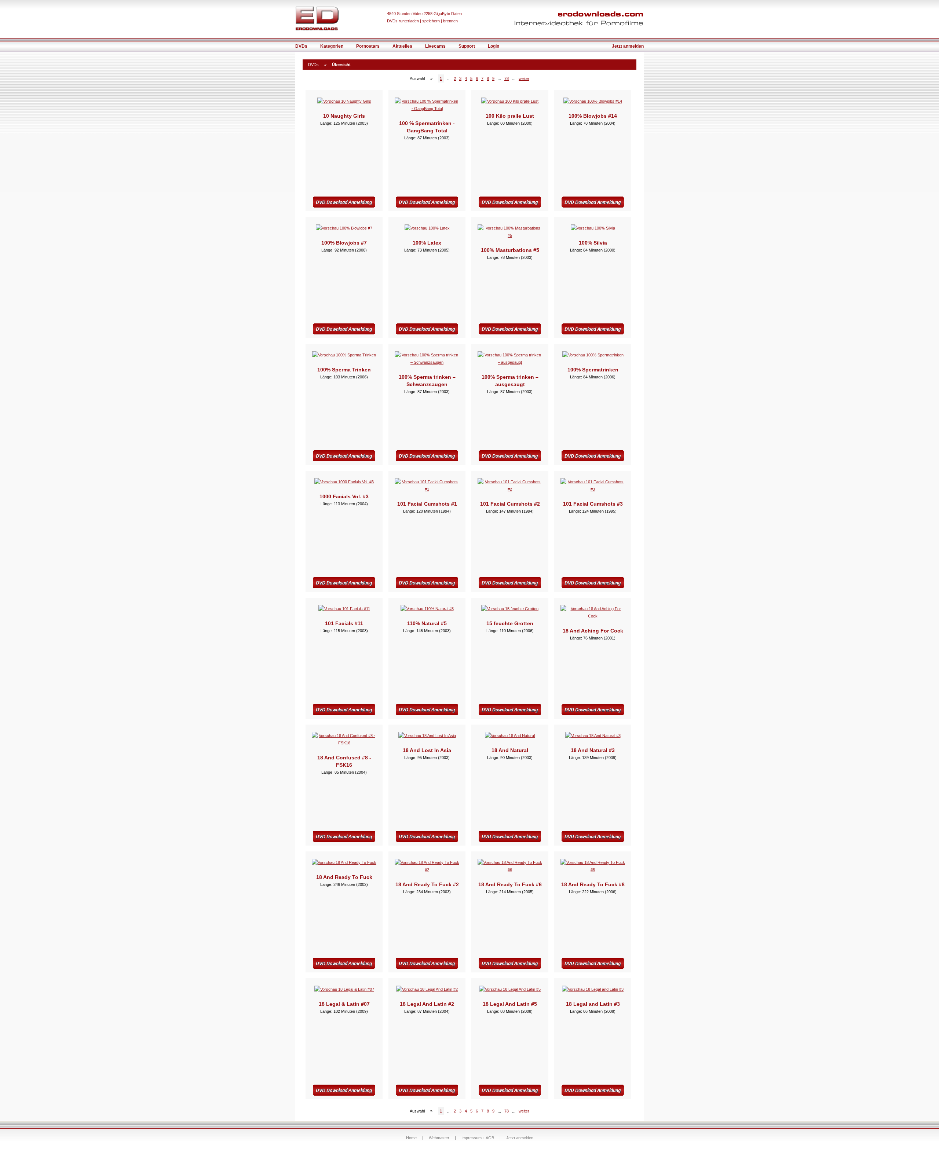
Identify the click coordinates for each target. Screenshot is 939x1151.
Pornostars (368, 46)
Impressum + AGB (477, 1138)
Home (411, 1138)
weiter (524, 78)
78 (506, 78)
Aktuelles (402, 46)
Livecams (435, 46)
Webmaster (439, 1138)
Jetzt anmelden (628, 46)
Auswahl (417, 78)
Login (493, 46)
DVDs (301, 46)
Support (466, 46)
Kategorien (331, 46)
